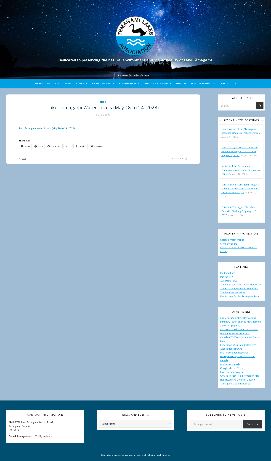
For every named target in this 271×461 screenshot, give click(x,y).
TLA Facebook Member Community (239, 288)
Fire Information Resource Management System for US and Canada (237, 356)
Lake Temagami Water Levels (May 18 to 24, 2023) (47, 128)
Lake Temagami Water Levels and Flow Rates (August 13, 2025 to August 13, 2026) (239, 151)
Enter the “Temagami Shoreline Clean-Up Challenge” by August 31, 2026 (240, 211)
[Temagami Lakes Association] (135, 36)
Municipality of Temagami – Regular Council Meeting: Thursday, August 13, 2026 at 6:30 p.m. (240, 188)
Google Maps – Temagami (234, 368)
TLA (24, 158)
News (68, 83)
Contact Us (228, 83)
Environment (101, 83)
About (51, 83)
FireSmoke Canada (230, 364)
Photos (181, 83)
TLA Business (127, 83)
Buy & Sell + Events (157, 83)
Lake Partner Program (232, 371)
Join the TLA (226, 276)
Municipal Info (201, 83)
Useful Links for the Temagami (237, 296)
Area (256, 296)
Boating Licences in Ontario (235, 333)
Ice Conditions (227, 272)
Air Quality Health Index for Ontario (239, 329)
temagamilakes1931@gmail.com (34, 436)
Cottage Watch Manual (232, 239)
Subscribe (252, 424)
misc (103, 102)
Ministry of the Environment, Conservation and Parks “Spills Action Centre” (241, 169)
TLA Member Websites (232, 292)
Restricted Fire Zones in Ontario (237, 379)
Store (80, 83)
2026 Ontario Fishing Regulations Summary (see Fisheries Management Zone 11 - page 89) (240, 321)
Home (39, 83)
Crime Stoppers (228, 243)
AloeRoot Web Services (159, 455)
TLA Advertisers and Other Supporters (241, 284)
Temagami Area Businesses (235, 383)
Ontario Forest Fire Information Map (239, 375)
